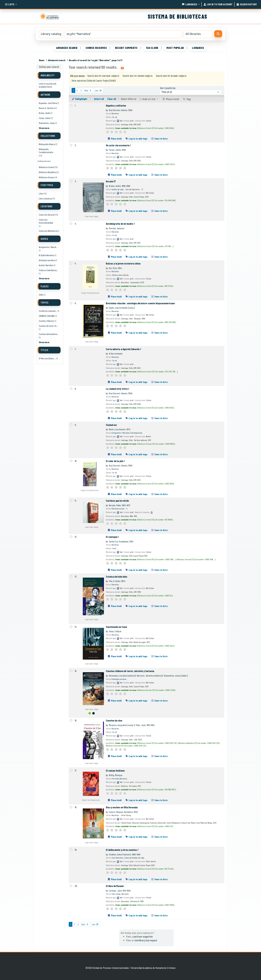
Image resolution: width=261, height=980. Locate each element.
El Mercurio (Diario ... (47, 358)
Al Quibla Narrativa (46, 255)
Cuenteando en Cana (116, 626)
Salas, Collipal (115, 631)
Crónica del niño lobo (116, 576)
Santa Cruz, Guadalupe (121, 541)
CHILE (41, 294)
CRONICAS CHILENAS (47, 316)
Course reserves (96, 47)
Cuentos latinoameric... (49, 334)
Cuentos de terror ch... (48, 325)
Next (87, 90)
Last (97, 90)
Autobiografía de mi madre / (120, 223)
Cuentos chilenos (46, 321)
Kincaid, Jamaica (116, 228)
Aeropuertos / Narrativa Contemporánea (127, 432)
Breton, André (44, 113)
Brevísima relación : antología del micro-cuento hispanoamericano (140, 303)
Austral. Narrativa (46, 265)
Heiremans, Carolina (122, 675)
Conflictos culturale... (48, 311)
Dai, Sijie (115, 268)
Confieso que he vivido (117, 500)
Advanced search (66, 47)
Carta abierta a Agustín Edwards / (123, 349)
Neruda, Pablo (119, 505)
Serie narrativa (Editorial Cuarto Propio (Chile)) (94, 80)
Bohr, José (145, 725)
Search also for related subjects (137, 75)
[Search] (218, 33)
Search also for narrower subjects (103, 75)
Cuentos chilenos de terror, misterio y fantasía (130, 670)
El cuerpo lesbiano (115, 770)
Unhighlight (81, 98)
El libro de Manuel (115, 885)
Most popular (175, 47)
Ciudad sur (111, 424)
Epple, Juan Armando (122, 307)
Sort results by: (168, 88)
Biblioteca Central (46, 167)
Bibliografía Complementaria (46, 151)
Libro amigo (116, 894)
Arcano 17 (111, 181)
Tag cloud (152, 47)
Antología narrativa (47, 260)
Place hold (116, 138)
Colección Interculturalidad (46, 221)
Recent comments (126, 47)
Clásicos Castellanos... (48, 270)
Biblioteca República (47, 172)
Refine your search (49, 66)
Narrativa (115, 113)
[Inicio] (50, 16)
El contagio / (112, 536)
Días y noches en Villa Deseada (122, 807)
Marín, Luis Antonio (120, 429)
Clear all (111, 98)
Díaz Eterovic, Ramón (121, 110)
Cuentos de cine (114, 720)
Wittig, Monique (115, 775)
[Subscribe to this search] (122, 67)
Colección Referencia (48, 230)
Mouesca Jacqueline (121, 725)
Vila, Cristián (117, 581)
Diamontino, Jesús (47, 123)
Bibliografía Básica (47, 144)
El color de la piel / (115, 460)
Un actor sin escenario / (118, 145)
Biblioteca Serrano (47, 177)
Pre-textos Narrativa (119, 778)
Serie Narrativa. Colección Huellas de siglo (128, 857)
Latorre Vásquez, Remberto (123, 811)
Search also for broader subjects (171, 75)
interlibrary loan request (146, 940)
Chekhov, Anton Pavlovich (124, 854)
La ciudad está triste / (117, 388)
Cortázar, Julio (120, 890)
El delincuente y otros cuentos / (122, 849)
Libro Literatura (45, 198)
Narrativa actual (118, 508)
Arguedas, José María (48, 103)
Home (41, 60)
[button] (10, 4)
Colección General (46, 214)
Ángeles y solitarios (116, 105)
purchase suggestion (143, 936)
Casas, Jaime (44, 118)
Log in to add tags (138, 138)
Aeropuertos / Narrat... (48, 247)
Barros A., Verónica (47, 108)
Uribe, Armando (115, 353)
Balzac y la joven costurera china (123, 263)
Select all (99, 98)
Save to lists (161, 138)
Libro (41, 193)
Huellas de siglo (118, 189)
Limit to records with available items (47, 85)
